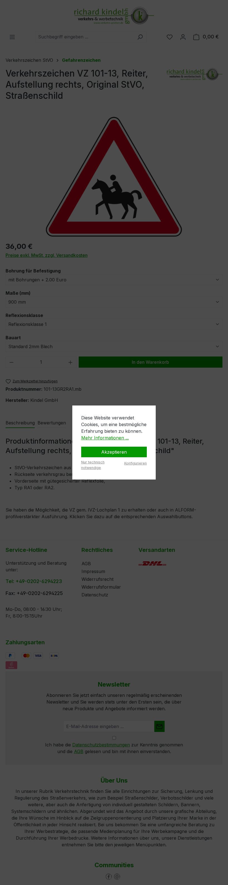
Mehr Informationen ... (105, 438)
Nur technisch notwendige (93, 464)
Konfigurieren (135, 463)
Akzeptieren (114, 452)
